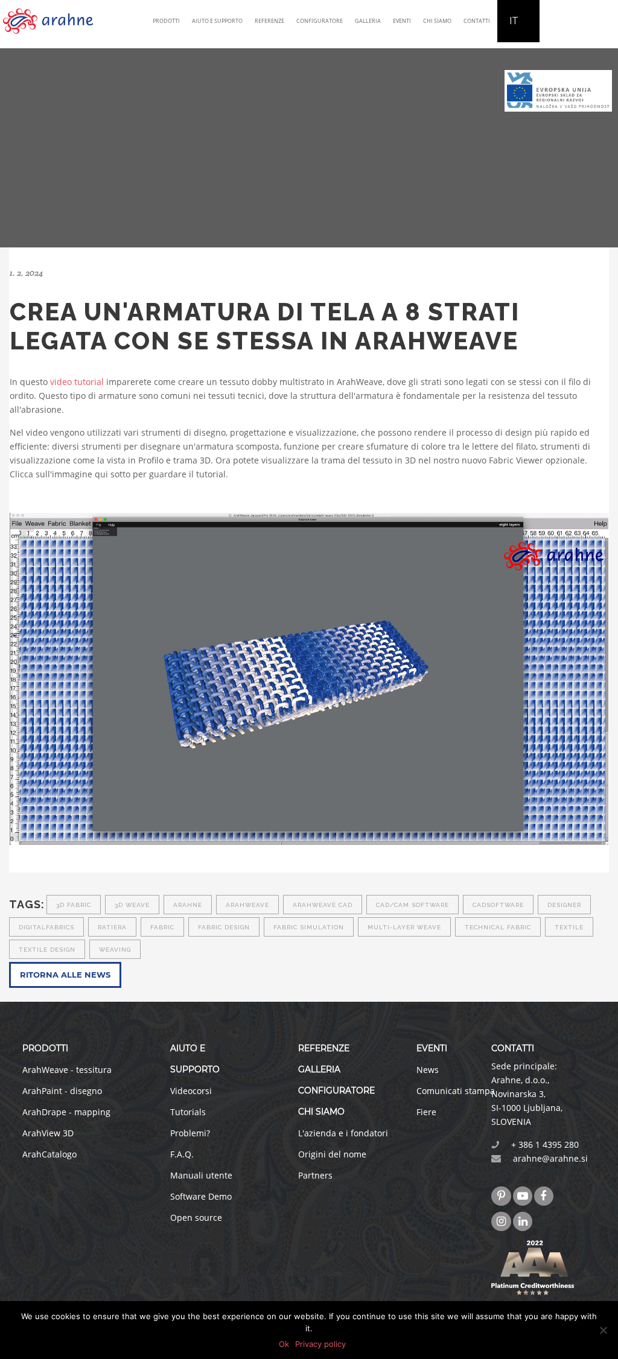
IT (513, 21)
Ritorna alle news (65, 974)
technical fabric (498, 927)
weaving (115, 949)
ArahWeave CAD (322, 905)
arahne (187, 905)
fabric (162, 927)
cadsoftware (498, 905)
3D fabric (73, 905)
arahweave (247, 905)
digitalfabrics (46, 927)
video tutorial (77, 381)
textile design (47, 949)
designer (564, 905)
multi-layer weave (404, 927)
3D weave (132, 905)
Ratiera (112, 927)
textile (569, 927)
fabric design (224, 927)
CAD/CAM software (412, 905)
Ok (284, 1344)
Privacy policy (320, 1344)
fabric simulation (308, 927)
